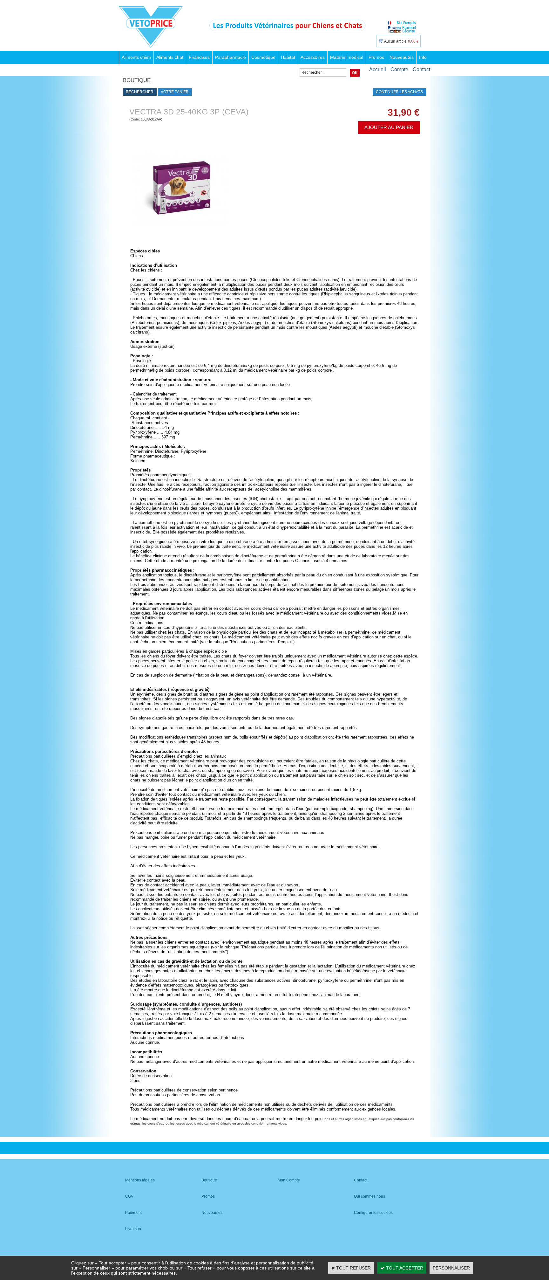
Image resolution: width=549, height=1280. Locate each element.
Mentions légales (140, 1180)
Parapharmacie (230, 57)
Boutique (209, 1180)
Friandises (199, 57)
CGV (129, 1196)
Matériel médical (346, 57)
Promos (376, 57)
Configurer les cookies (373, 1212)
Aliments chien (136, 57)
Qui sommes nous (369, 1196)
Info (423, 57)
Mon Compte (289, 1180)
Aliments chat (169, 57)
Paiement (133, 1212)
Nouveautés (402, 57)
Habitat (288, 57)
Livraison (133, 1229)
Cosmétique (263, 57)
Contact (421, 69)
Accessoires (313, 57)
